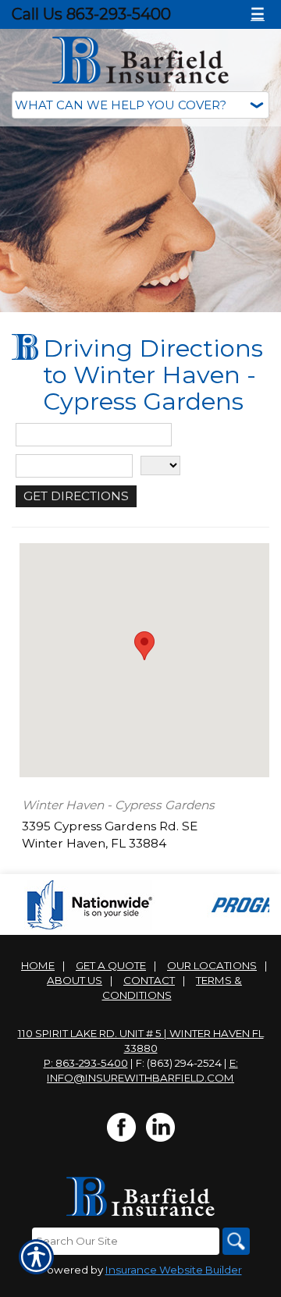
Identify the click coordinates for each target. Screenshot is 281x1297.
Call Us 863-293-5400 (91, 14)
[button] (144, 645)
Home (38, 965)
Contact (149, 980)
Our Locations (212, 965)
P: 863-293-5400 (86, 1063)
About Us (74, 980)
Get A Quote (111, 965)
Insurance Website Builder (173, 1269)
